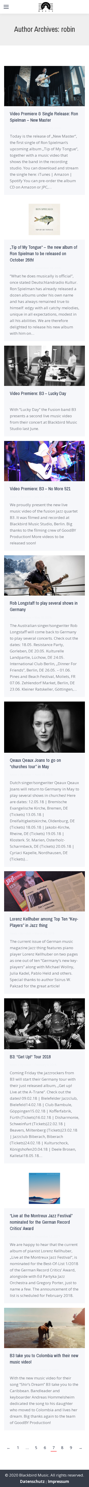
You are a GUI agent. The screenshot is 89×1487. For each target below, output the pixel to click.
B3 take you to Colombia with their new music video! (44, 1358)
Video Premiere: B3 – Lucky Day (38, 393)
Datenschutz (32, 1481)
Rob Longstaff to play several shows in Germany (44, 606)
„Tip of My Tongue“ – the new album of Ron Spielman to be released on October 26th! (43, 253)
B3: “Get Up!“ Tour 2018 (30, 1057)
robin (68, 29)
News (13, 128)
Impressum (58, 1481)
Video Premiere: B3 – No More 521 (40, 489)
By (25, 128)
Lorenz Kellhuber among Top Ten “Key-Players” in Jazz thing (44, 922)
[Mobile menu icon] (6, 7)
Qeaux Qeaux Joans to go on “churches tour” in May (35, 763)
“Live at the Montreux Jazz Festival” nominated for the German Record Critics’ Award (41, 1222)
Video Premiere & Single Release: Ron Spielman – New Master (44, 117)
